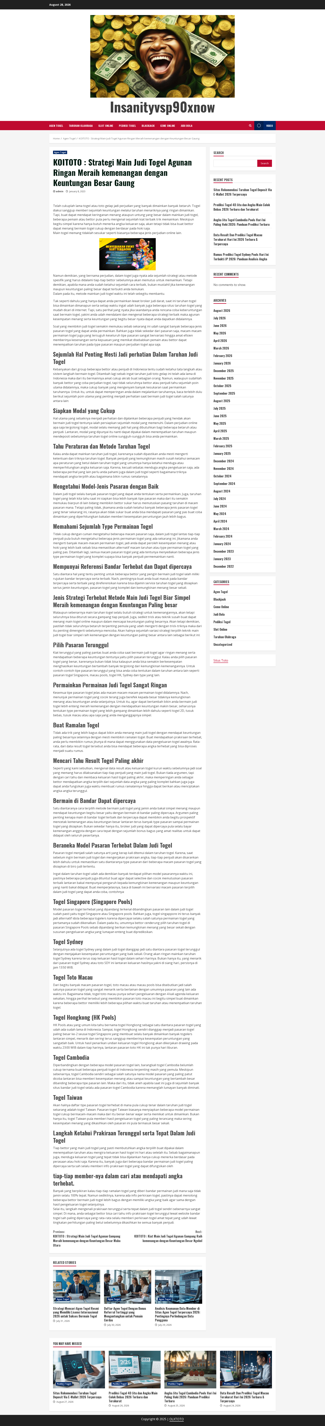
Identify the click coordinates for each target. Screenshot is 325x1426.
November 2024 (223, 468)
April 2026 (220, 340)
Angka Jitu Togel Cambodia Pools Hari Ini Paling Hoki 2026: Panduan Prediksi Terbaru (241, 222)
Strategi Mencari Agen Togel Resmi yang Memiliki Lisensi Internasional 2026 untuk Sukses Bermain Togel (76, 1287)
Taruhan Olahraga (81, 126)
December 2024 (223, 461)
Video (269, 126)
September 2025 (224, 393)
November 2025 (223, 378)
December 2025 (223, 370)
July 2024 (219, 498)
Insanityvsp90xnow (162, 106)
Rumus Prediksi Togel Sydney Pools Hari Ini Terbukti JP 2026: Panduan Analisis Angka (241, 256)
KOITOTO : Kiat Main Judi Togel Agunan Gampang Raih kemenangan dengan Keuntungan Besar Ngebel (168, 1236)
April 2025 (220, 431)
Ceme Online (167, 126)
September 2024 (224, 483)
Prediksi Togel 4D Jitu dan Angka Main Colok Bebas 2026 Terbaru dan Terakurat (241, 207)
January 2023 (222, 559)
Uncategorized (222, 644)
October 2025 (222, 386)
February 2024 (222, 536)
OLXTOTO (176, 1419)
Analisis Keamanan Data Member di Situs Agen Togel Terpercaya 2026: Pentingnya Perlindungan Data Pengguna (178, 1287)
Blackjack (148, 126)
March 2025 (221, 438)
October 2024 (222, 476)
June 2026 (220, 325)
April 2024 (220, 521)
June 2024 (220, 506)
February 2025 (222, 446)
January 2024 (222, 544)
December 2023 (223, 551)
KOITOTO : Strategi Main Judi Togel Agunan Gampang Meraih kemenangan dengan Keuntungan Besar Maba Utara (86, 1238)
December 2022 (223, 566)
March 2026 (221, 348)
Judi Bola (186, 126)
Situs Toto (220, 660)
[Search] (250, 125)
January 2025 (222, 453)
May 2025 (219, 423)
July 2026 (219, 318)
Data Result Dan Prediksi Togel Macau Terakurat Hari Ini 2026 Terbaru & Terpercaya (237, 239)
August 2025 (221, 401)
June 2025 (220, 416)
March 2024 (221, 528)
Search (218, 153)
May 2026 (219, 333)
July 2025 (219, 408)
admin (59, 191)
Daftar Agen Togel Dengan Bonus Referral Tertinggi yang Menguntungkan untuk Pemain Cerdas (127, 1287)
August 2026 (221, 310)
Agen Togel (56, 126)
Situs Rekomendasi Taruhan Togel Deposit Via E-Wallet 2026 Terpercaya (242, 192)
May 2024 (219, 513)
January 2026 (222, 363)
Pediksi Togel (127, 126)
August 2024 (221, 491)
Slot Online (105, 126)
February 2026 (222, 355)
